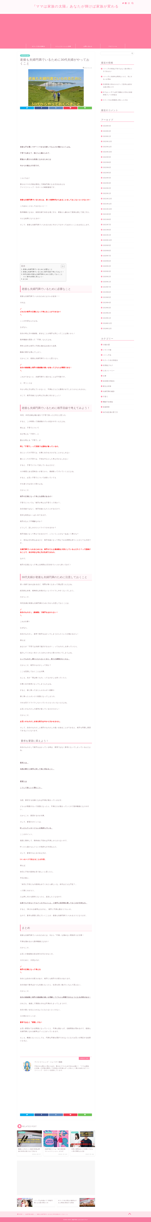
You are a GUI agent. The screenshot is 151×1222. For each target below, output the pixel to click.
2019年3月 (107, 308)
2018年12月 (107, 323)
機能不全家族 (108, 402)
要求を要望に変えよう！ (35, 276)
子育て (105, 396)
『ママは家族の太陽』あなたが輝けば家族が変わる (75, 6)
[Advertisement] (75, 28)
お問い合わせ (88, 46)
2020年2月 (107, 276)
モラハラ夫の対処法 (110, 360)
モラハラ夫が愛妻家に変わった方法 (115, 100)
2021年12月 (107, 198)
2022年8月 (107, 162)
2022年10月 (107, 152)
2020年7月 (107, 256)
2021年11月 (107, 204)
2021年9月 (107, 214)
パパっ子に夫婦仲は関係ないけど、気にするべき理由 (117, 78)
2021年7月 (107, 224)
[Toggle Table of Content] (61, 266)
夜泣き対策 (107, 386)
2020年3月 (107, 271)
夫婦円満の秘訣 (25, 55)
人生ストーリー (109, 370)
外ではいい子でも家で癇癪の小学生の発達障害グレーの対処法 (117, 93)
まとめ (25, 279)
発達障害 (106, 407)
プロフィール (112, 46)
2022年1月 (107, 193)
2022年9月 (107, 157)
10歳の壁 (106, 344)
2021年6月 (107, 230)
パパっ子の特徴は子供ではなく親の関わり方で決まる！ (117, 70)
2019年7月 (107, 287)
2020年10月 (107, 240)
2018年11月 (107, 328)
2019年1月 (107, 318)
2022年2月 (107, 188)
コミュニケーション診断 (63, 46)
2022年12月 (107, 141)
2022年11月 (107, 147)
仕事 (104, 376)
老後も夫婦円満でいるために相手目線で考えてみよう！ (43, 272)
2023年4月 (107, 126)
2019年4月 (107, 302)
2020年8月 (107, 250)
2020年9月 (107, 245)
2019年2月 (107, 313)
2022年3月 (107, 183)
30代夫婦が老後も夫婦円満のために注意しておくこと (43, 274)
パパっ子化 (107, 355)
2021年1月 (107, 235)
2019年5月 (107, 297)
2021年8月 (107, 219)
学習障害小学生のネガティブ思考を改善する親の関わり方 (117, 86)
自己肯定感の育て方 (110, 412)
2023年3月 (107, 131)
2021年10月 (107, 209)
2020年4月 (107, 266)
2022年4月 (107, 178)
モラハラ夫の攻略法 (38, 46)
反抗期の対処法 (109, 381)
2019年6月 (107, 292)
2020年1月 (107, 282)
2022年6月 (107, 167)
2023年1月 (107, 136)
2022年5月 (107, 173)
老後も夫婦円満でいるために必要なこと (37, 269)
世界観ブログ (108, 365)
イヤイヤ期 (107, 350)
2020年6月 (107, 261)
